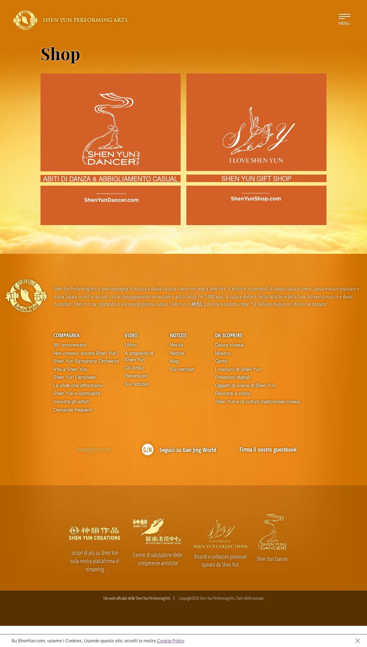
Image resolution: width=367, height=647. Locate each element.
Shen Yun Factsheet (74, 377)
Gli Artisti (134, 368)
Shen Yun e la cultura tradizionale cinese (257, 401)
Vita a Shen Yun (70, 369)
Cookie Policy (170, 640)
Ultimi (131, 345)
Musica (222, 353)
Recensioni (136, 375)
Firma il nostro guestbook (268, 449)
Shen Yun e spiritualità (76, 393)
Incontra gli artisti (71, 401)
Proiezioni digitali (232, 377)
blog (174, 361)
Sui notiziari (137, 384)
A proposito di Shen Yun (139, 356)
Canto (221, 361)
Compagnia (66, 335)
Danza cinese (229, 345)
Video (131, 335)
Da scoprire (228, 335)
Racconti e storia (232, 393)
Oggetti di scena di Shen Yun (245, 385)
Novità (176, 345)
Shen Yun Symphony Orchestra (86, 361)
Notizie (178, 335)
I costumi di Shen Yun (238, 369)
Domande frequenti (72, 409)
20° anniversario (70, 345)
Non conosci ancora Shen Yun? (86, 353)
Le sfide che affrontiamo (78, 385)
